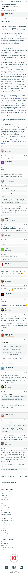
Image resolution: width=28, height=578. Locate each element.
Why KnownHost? (5, 491)
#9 (26, 285)
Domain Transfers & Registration (9, 520)
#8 (26, 268)
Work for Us (4, 541)
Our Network (4, 495)
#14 (26, 391)
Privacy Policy (4, 543)
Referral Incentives (5, 497)
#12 (26, 339)
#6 (26, 239)
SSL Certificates (5, 522)
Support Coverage (5, 551)
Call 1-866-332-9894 (7, 539)
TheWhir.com (12, 74)
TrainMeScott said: (6, 394)
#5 (26, 224)
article (4, 74)
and (6, 146)
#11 (26, 314)
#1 (26, 18)
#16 (26, 448)
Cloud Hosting (4, 510)
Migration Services (5, 524)
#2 (26, 155)
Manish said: (5, 188)
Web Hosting (4, 505)
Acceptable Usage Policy (7, 549)
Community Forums (6, 533)
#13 (26, 372)
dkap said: (4, 342)
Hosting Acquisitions (6, 499)
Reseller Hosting (5, 507)
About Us (3, 493)
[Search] (26, 1)
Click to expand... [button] (14, 354)
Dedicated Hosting (5, 512)
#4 (26, 185)
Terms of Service (5, 545)
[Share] (25, 19)
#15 (26, 420)
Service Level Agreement (7, 547)
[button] (2, 1)
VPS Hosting (4, 509)
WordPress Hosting (6, 514)
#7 (26, 254)
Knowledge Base (5, 532)
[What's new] (23, 1)
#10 (26, 299)
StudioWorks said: (6, 194)
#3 (26, 167)
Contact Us (3, 530)
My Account (4, 535)
